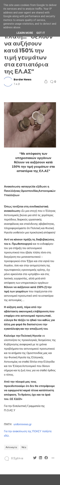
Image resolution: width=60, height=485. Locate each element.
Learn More (24, 32)
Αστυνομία (11, 447)
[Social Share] (46, 82)
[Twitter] (35, 458)
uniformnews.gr (23, 424)
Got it (40, 32)
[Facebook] (46, 458)
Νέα (24, 447)
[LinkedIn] (40, 458)
